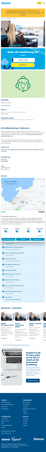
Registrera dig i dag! (33, 380)
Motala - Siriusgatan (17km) (7, 324)
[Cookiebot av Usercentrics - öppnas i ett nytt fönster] (39, 212)
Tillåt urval (23, 239)
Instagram (25, 418)
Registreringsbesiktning (7, 404)
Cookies (3, 427)
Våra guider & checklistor (29, 408)
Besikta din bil (26, 402)
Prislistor (25, 406)
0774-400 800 (4, 161)
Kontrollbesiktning (5, 402)
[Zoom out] (42, 210)
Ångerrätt (25, 413)
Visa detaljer (39, 235)
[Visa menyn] (44, 3)
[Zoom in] (42, 207)
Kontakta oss (4, 418)
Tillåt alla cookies (37, 239)
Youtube (25, 423)
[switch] (17, 231)
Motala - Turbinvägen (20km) (19, 325)
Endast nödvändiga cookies (8, 239)
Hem (3, 18)
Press (2, 423)
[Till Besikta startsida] (6, 440)
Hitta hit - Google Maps (10, 181)
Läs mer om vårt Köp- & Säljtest (13, 299)
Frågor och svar (5, 421)
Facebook (25, 421)
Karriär (24, 411)
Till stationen (4, 338)
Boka (39, 3)
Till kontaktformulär (6, 433)
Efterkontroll (4, 406)
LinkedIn (25, 425)
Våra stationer (8, 18)
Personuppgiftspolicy (6, 425)
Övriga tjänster (5, 408)
